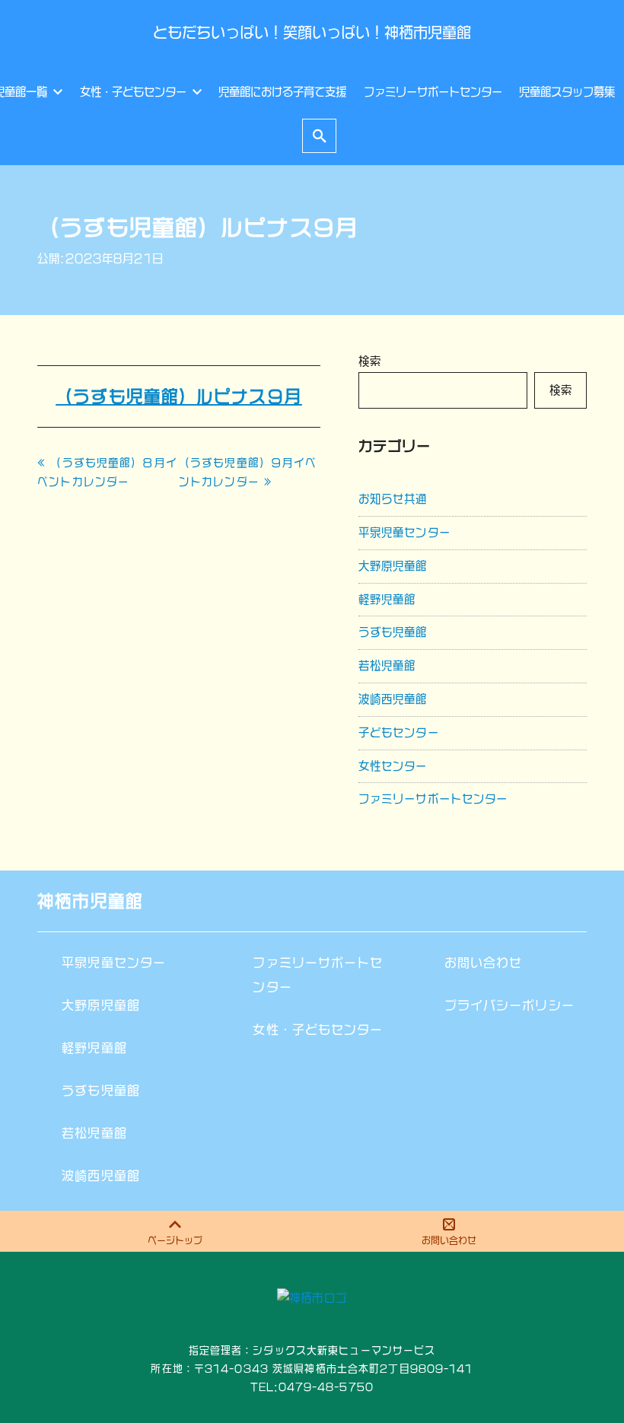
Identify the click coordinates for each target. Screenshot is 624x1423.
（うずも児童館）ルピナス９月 (179, 396)
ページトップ (175, 1240)
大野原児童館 (393, 565)
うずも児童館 (393, 632)
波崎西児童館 (393, 699)
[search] (319, 136)
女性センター (393, 766)
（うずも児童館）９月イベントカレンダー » (248, 472)
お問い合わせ (449, 1240)
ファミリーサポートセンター (433, 798)
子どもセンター (398, 732)
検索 (369, 361)
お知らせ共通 (393, 499)
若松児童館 (387, 665)
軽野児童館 (387, 599)
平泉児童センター (404, 532)
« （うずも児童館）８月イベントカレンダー (107, 472)
